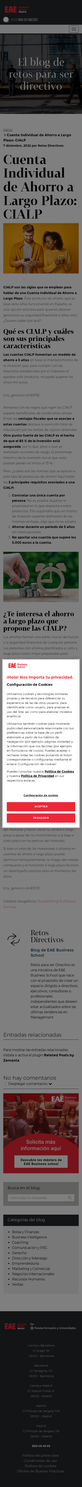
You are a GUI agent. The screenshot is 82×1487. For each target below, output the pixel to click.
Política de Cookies (59, 771)
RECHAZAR (41, 817)
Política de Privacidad (37, 776)
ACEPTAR (41, 806)
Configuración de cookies (41, 795)
